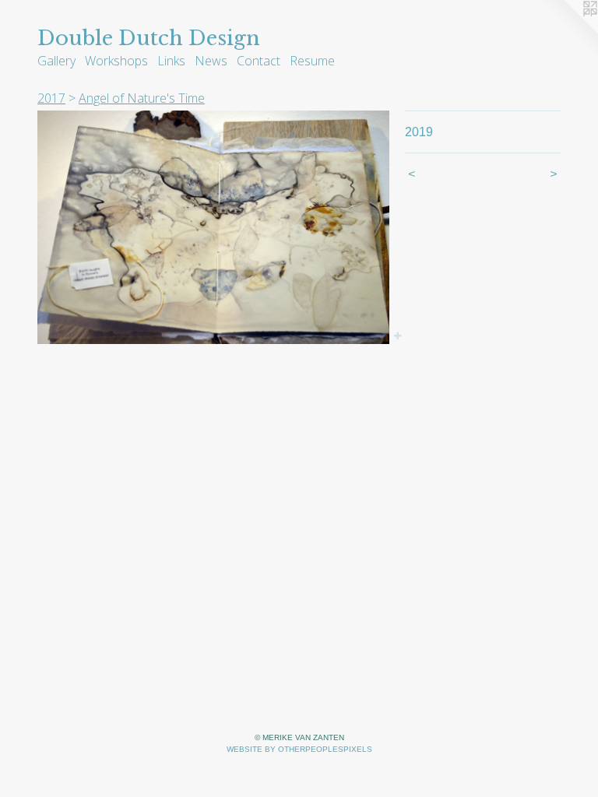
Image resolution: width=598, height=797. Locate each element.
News (211, 60)
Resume (312, 60)
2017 (51, 98)
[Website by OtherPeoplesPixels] (567, 31)
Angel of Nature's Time (142, 98)
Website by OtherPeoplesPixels (299, 749)
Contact (258, 60)
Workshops (116, 60)
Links (171, 60)
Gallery (56, 60)
